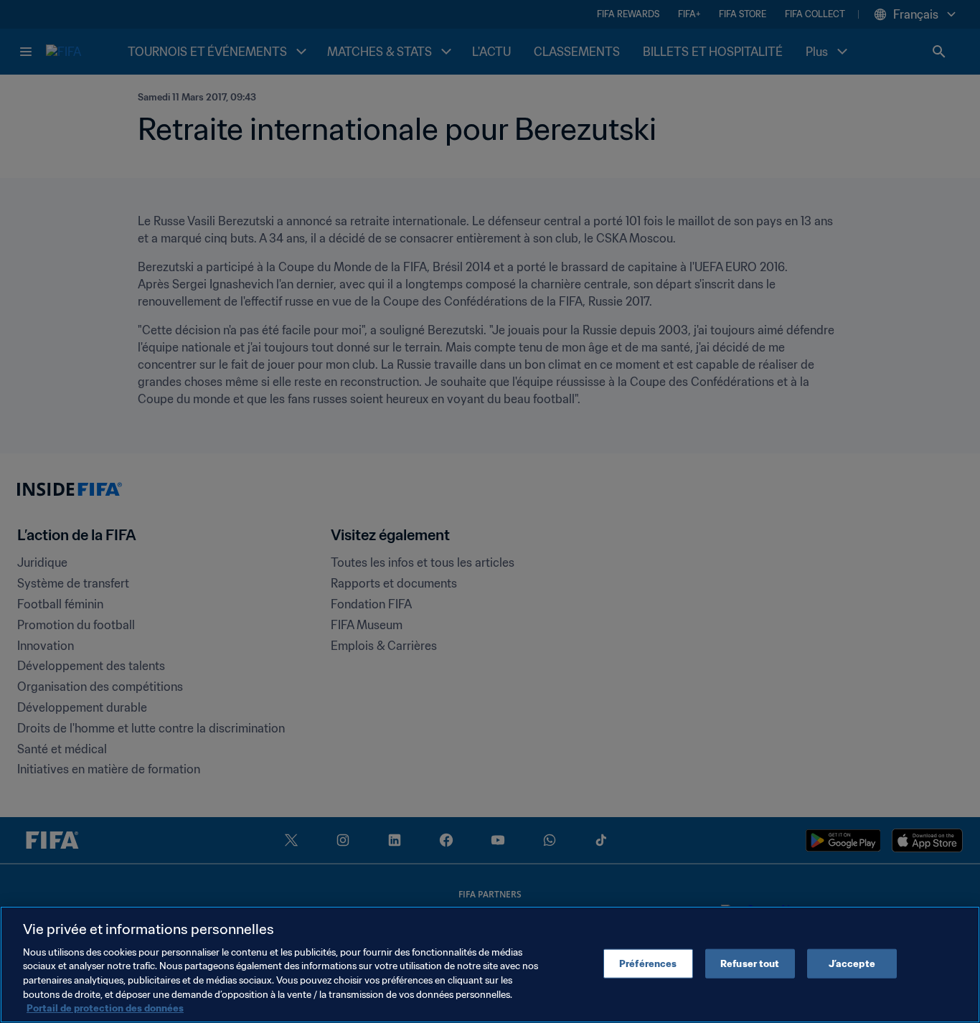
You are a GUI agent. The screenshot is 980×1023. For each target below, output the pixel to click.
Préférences (648, 963)
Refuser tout (750, 963)
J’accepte (852, 963)
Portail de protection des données (105, 1008)
